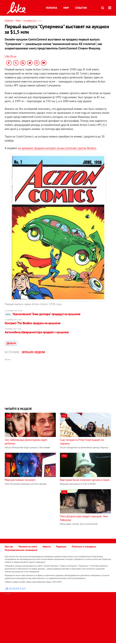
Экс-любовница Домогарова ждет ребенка (26, 441)
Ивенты (47, 546)
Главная (9, 20)
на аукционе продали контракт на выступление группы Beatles (57, 148)
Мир (66, 8)
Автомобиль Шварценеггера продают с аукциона (37, 332)
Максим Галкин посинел (20, 480)
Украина (51, 8)
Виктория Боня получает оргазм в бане (85, 480)
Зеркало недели (33, 352)
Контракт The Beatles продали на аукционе (33, 323)
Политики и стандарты (84, 546)
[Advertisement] (58, 382)
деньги (11, 343)
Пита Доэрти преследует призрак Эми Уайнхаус (84, 518)
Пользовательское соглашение (21, 549)
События (81, 8)
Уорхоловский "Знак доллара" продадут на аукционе (43, 314)
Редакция (61, 546)
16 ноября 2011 (30, 20)
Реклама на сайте (28, 546)
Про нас (9, 546)
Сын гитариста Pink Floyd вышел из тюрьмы (82, 441)
